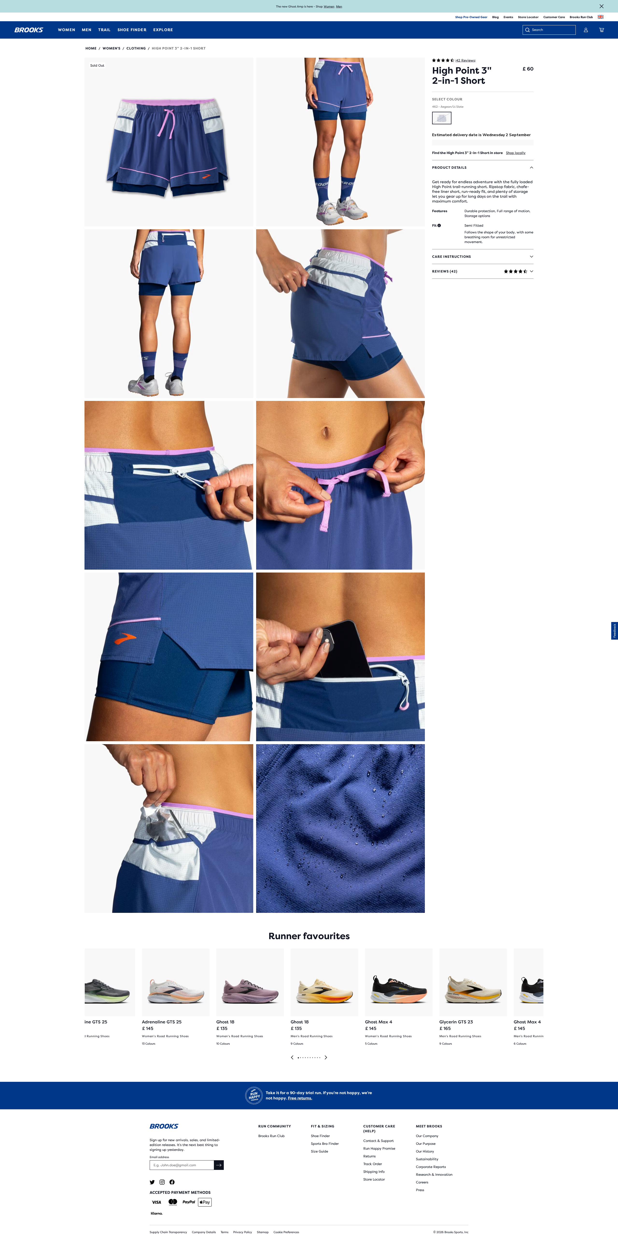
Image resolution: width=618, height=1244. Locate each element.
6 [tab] (309, 1057)
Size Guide (319, 1151)
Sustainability (427, 1159)
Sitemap (263, 1232)
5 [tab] (307, 1057)
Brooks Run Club (581, 17)
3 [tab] (302, 1057)
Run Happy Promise (379, 1148)
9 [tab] (317, 1057)
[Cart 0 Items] (601, 30)
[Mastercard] (173, 1202)
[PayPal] (189, 1202)
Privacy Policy (242, 1232)
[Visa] (156, 1202)
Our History (425, 1151)
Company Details (204, 1232)
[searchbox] (551, 30)
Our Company (427, 1136)
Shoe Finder (320, 1136)
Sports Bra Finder (325, 1144)
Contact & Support (378, 1141)
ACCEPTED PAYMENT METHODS (180, 1192)
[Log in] (586, 30)
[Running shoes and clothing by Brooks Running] (28, 30)
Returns (369, 1156)
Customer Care (554, 17)
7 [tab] (312, 1057)
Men (339, 6)
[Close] (602, 6)
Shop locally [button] (516, 153)
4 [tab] (305, 1057)
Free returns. (300, 1098)
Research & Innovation (434, 1174)
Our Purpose (425, 1144)
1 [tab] (298, 1058)
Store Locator (528, 17)
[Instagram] (162, 1182)
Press (420, 1190)
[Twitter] (152, 1182)
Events (508, 17)
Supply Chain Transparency (168, 1232)
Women (329, 6)
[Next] (326, 1058)
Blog (495, 17)
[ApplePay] (205, 1202)
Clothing (136, 48)
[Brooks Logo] (189, 1127)
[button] (168, 142)
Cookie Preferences (286, 1232)
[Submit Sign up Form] (219, 1165)
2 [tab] (300, 1057)
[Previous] (292, 1058)
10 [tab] (319, 1057)
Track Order (372, 1164)
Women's (111, 48)
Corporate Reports (431, 1167)
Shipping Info (374, 1172)
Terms (224, 1232)
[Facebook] (172, 1182)
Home (91, 48)
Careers (422, 1182)
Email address (159, 1157)
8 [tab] (314, 1057)
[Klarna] (156, 1213)
